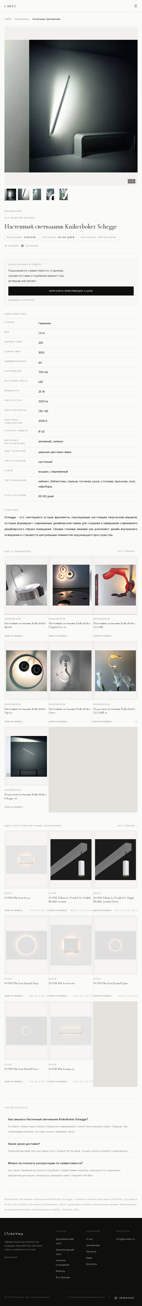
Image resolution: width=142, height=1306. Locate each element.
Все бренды (63, 1277)
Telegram (31, 245)
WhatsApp (11, 1257)
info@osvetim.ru (125, 1238)
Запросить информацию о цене (71, 291)
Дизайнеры (93, 1245)
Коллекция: (21, 237)
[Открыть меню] (136, 6)
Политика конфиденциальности (86, 1297)
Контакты (91, 1264)
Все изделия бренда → (21, 217)
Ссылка (13, 245)
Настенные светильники (98, 237)
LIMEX (7, 19)
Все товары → (128, 551)
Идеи (89, 1257)
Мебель (60, 1271)
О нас (89, 1238)
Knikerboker (22, 19)
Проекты (91, 1251)
